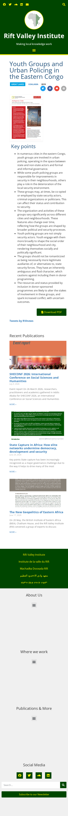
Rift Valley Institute (34, 35)
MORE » (12, 404)
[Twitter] (10, 4)
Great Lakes (17, 84)
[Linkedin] (21, 4)
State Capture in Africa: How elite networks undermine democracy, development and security (33, 448)
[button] (63, 4)
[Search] (63, 785)
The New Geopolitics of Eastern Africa (36, 512)
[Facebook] (4, 4)
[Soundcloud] (16, 4)
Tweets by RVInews (21, 321)
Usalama (33, 84)
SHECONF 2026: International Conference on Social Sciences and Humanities (34, 377)
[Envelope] (27, 4)
